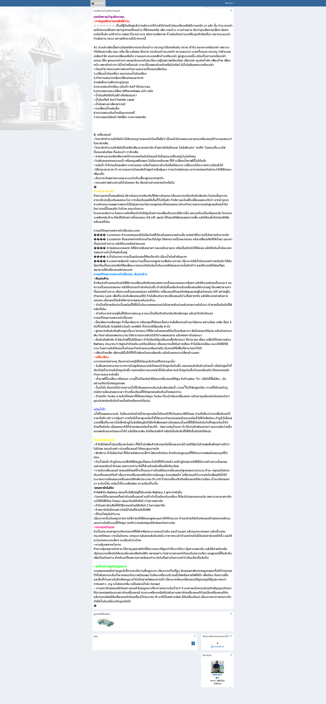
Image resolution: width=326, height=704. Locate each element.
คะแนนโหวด (218, 646)
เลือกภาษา (229, 3)
